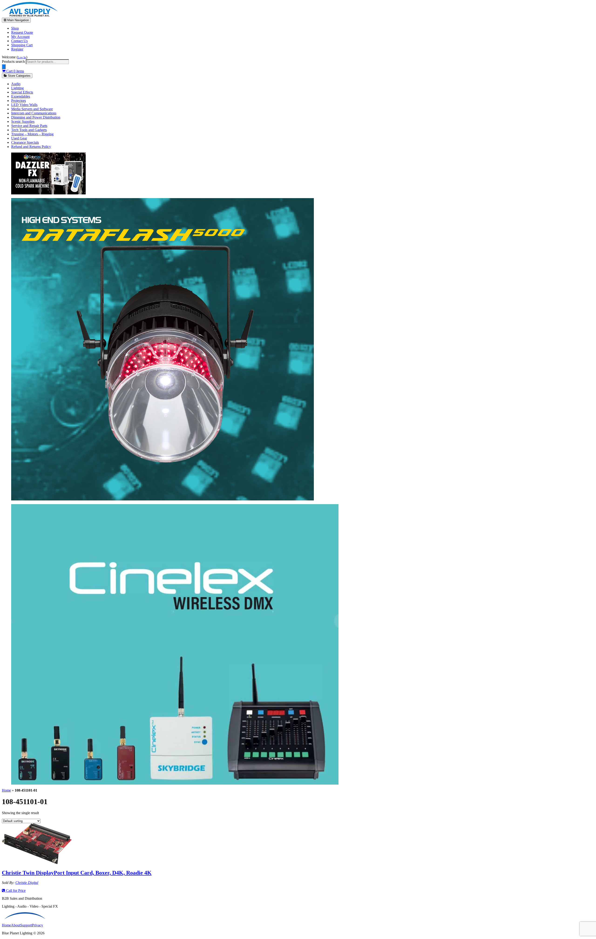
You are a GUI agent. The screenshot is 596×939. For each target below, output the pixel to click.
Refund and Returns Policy (31, 147)
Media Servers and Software (32, 109)
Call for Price (15, 890)
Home (6, 790)
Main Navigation (17, 20)
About (15, 925)
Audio (15, 84)
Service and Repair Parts (29, 126)
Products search (14, 61)
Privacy (37, 925)
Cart (14, 71)
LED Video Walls (24, 105)
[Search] (4, 66)
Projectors (18, 101)
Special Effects (22, 92)
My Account (20, 37)
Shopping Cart (22, 45)
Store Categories (18, 75)
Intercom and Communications (33, 113)
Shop (15, 28)
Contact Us (19, 41)
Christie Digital (26, 883)
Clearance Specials (25, 142)
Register (17, 49)
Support (26, 925)
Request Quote (22, 32)
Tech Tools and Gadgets (29, 130)
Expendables (20, 96)
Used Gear (19, 138)
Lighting (17, 88)
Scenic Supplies (22, 121)
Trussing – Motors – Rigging (32, 134)
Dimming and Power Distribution (35, 117)
